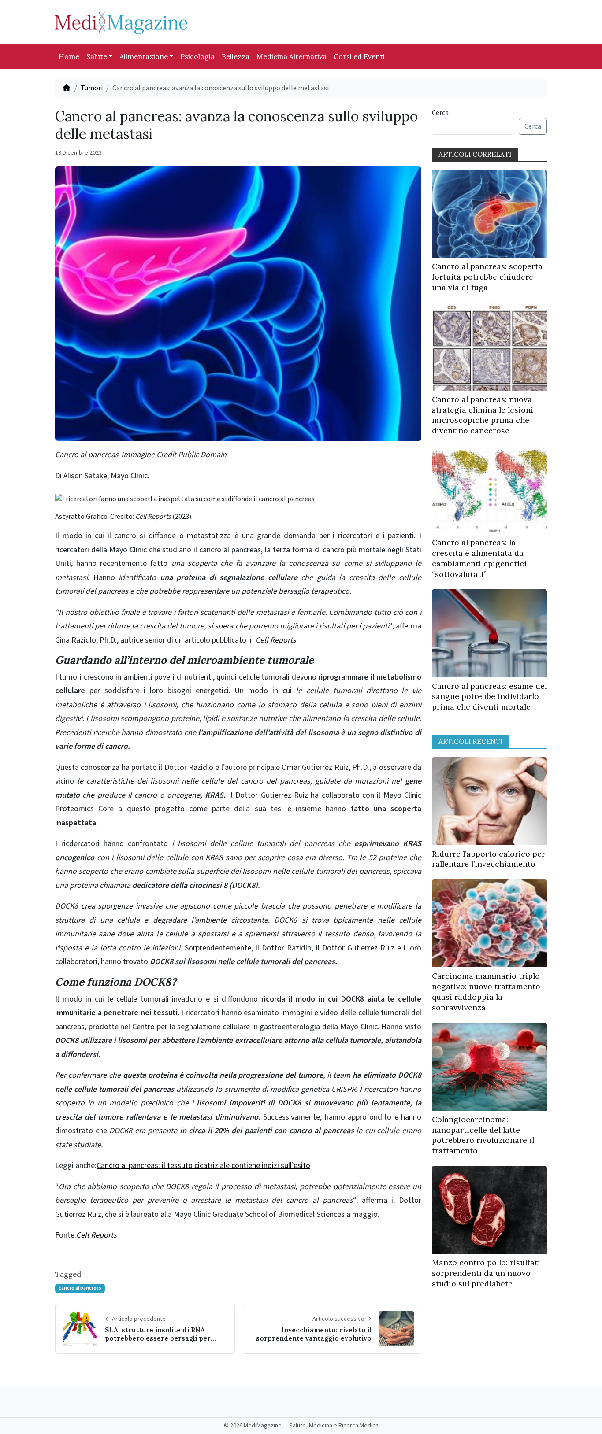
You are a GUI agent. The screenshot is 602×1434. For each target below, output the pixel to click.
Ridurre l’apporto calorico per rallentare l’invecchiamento (488, 859)
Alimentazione (143, 56)
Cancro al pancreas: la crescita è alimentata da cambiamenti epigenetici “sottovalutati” (479, 558)
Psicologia (197, 56)
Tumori (92, 88)
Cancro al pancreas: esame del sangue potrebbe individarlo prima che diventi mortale (489, 696)
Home (69, 56)
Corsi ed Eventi (359, 56)
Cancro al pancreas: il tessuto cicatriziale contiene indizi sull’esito (203, 1165)
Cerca (440, 113)
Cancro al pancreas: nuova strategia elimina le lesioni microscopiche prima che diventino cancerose (482, 415)
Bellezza (235, 56)
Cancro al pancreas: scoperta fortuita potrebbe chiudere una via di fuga (487, 276)
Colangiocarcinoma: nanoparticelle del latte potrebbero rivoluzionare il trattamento (483, 1135)
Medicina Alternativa (291, 56)
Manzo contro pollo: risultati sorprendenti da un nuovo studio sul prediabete (486, 1273)
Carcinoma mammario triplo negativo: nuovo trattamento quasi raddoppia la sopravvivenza (486, 991)
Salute (96, 56)
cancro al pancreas (80, 1288)
